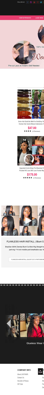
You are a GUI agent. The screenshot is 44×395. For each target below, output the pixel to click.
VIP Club (20, 384)
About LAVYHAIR (22, 374)
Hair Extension (25, 18)
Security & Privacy (23, 381)
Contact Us (20, 378)
